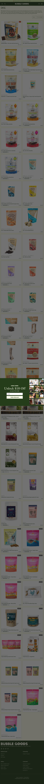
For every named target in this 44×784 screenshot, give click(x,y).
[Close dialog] (43, 379)
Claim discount (15, 397)
